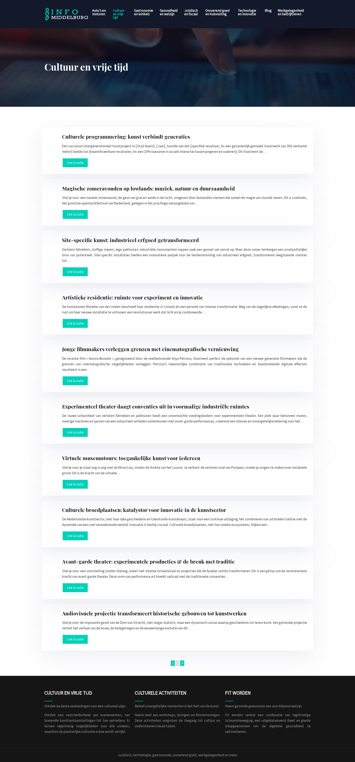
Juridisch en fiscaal (191, 12)
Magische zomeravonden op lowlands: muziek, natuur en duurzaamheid (148, 188)
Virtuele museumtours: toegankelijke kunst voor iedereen (131, 458)
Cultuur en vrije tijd (118, 14)
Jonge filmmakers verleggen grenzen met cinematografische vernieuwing (150, 349)
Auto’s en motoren (99, 12)
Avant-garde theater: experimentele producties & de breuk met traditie (148, 561)
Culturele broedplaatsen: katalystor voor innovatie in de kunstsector (144, 509)
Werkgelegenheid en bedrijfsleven (291, 12)
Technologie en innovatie (247, 12)
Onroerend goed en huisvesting (217, 12)
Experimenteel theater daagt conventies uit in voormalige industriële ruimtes (155, 406)
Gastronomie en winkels (143, 12)
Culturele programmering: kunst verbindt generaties (126, 136)
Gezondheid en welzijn (169, 12)
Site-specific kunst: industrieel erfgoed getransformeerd (130, 240)
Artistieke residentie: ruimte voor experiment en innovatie (132, 297)
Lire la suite (75, 162)
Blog (268, 10)
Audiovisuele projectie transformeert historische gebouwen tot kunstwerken (154, 613)
